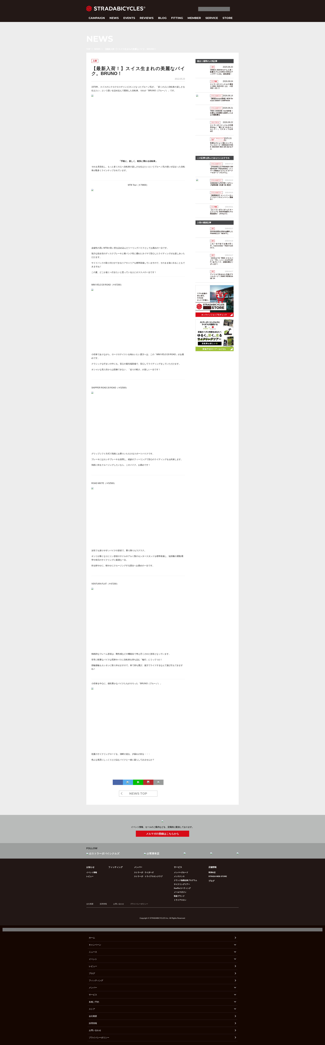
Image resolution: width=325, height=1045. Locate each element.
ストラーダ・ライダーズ (144, 872)
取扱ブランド (179, 896)
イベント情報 (91, 872)
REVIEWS (146, 18)
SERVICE (211, 18)
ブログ (211, 881)
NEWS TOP (138, 793)
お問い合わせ (118, 904)
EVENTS (129, 18)
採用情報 (103, 904)
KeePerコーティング (182, 888)
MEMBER (194, 18)
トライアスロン (180, 900)
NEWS (114, 18)
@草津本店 (153, 853)
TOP (88, 49)
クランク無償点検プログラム (185, 880)
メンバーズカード (181, 872)
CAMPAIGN (97, 18)
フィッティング (115, 867)
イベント (93, 959)
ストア (92, 1009)
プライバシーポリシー (139, 904)
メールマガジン (180, 892)
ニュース (93, 952)
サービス (93, 994)
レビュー (89, 876)
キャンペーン (95, 945)
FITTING (177, 18)
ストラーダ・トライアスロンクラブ (148, 876)
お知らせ (90, 867)
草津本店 (212, 872)
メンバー (93, 987)
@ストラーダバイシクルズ (104, 853)
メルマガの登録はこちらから (162, 833)
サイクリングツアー (182, 884)
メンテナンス (179, 876)
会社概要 (89, 904)
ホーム (92, 937)
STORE (228, 18)
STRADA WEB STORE (217, 876)
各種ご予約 (94, 1002)
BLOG (162, 18)
